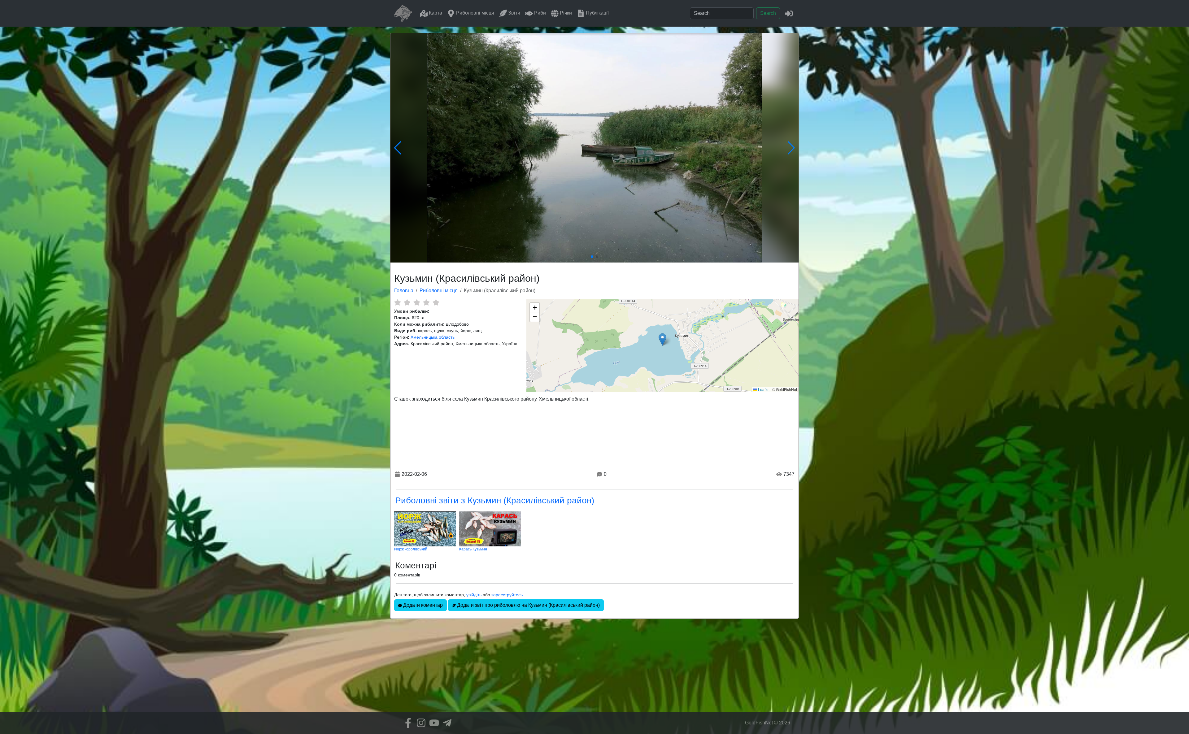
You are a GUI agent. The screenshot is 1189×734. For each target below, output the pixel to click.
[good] (426, 302)
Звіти (513, 12)
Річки (565, 12)
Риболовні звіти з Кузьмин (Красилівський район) (494, 500)
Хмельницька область (433, 337)
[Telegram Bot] (445, 723)
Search (768, 13)
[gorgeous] (436, 302)
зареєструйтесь (507, 594)
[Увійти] (788, 13)
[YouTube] (432, 723)
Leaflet (763, 389)
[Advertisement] (594, 668)
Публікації (597, 12)
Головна (403, 290)
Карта (435, 12)
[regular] (416, 302)
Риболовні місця (474, 12)
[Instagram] (419, 723)
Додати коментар (422, 605)
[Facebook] (406, 723)
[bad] (397, 302)
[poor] (407, 302)
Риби (539, 12)
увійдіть (473, 594)
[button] (662, 339)
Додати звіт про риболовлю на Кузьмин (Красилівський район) (528, 605)
